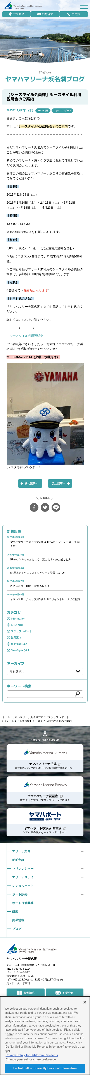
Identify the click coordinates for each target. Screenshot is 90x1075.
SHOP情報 (43, 110)
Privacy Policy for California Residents (32, 1055)
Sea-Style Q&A (20, 650)
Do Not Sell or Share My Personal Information (45, 1068)
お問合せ (47, 14)
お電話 (76, 14)
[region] (45, 1035)
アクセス (18, 14)
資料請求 (29, 992)
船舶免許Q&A (19, 644)
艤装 (15, 911)
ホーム (6, 717)
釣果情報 (18, 920)
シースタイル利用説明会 (26, 335)
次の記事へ (58, 483)
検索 (77, 694)
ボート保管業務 (23, 903)
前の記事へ (31, 483)
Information (18, 618)
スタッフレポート (62, 110)
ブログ (16, 928)
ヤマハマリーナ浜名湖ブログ (45, 79)
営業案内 (16, 637)
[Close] (85, 1002)
